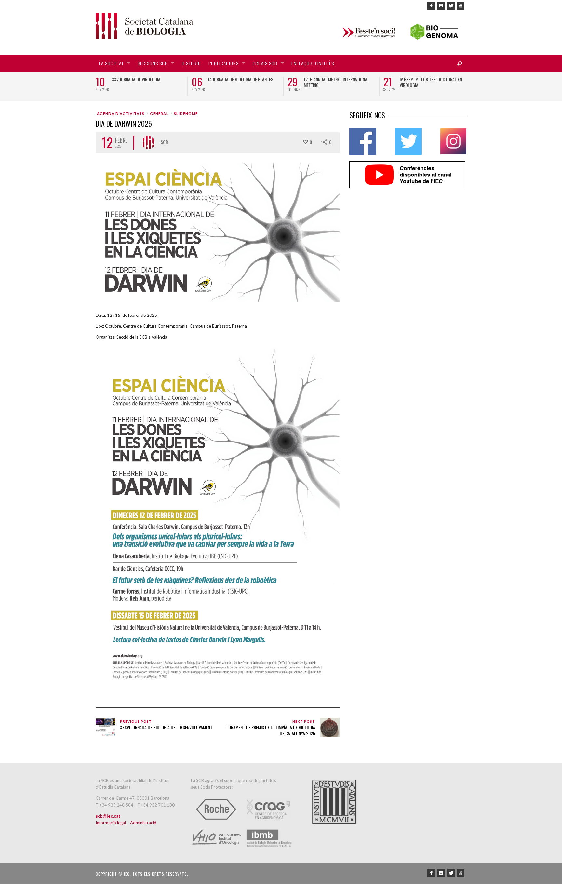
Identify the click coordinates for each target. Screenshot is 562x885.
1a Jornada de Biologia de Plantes (240, 79)
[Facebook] (431, 6)
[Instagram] (441, 6)
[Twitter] (451, 6)
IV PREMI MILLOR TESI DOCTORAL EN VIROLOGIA (431, 82)
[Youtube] (460, 6)
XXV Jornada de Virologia (136, 79)
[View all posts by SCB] (148, 142)
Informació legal (111, 822)
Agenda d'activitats (120, 113)
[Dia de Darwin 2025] (218, 231)
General (159, 113)
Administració (143, 822)
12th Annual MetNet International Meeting (336, 82)
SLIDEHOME (186, 113)
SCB (164, 141)
